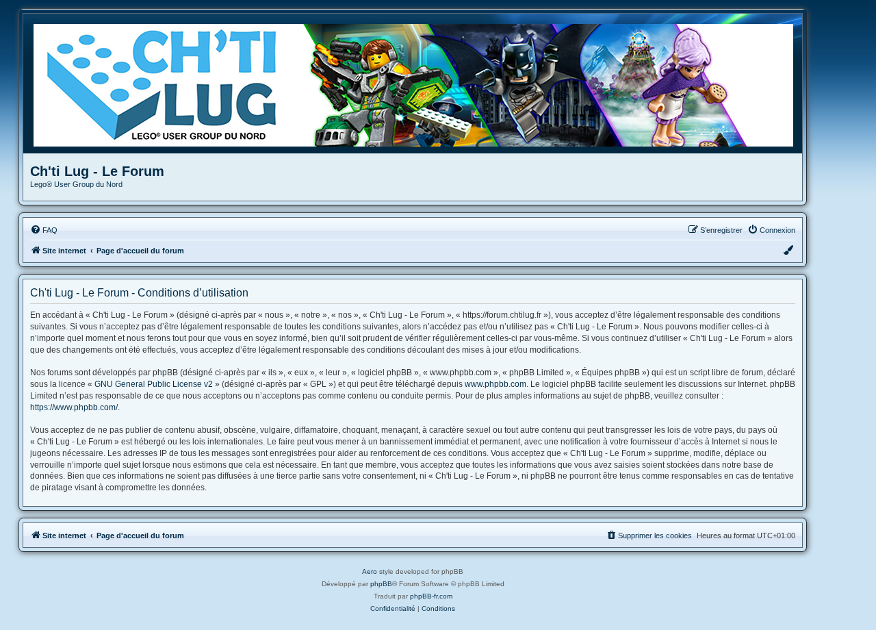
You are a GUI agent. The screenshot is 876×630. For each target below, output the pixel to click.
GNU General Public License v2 (153, 384)
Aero (369, 571)
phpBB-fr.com (431, 596)
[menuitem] (43, 230)
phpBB (381, 584)
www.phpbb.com (495, 384)
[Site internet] (418, 83)
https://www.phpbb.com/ (74, 407)
